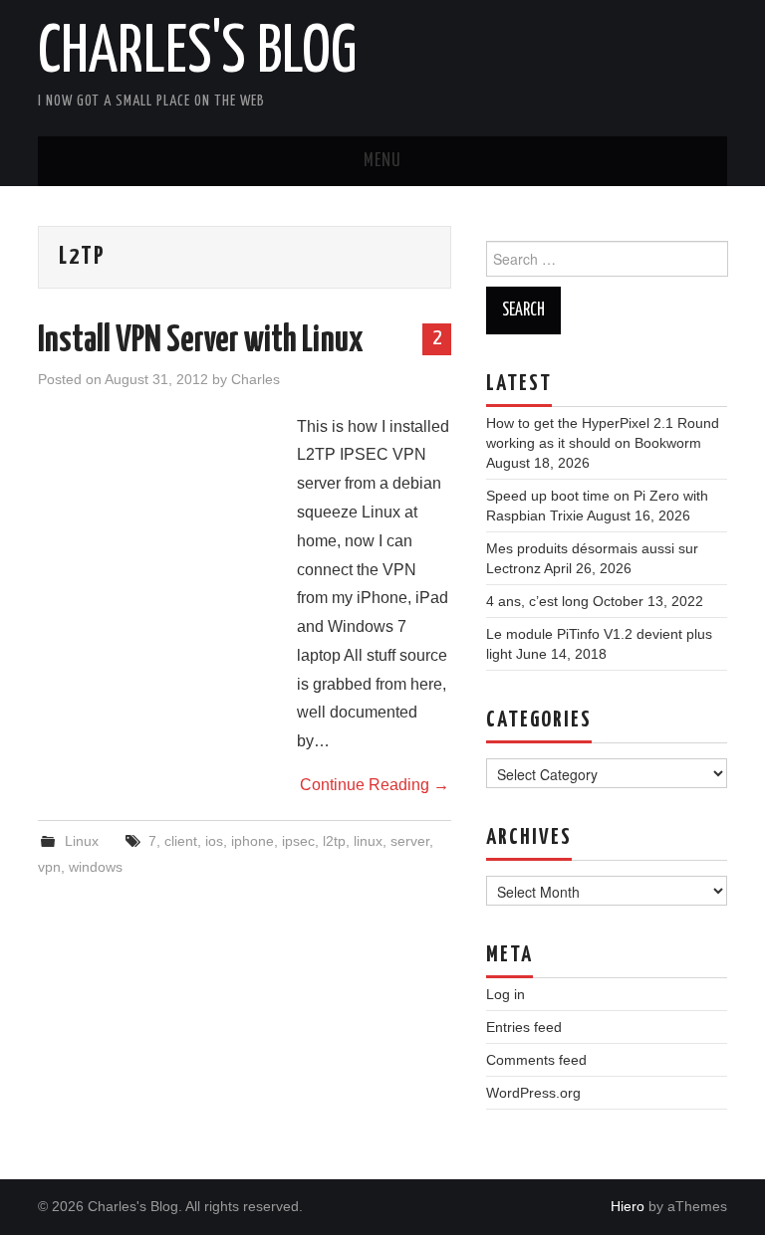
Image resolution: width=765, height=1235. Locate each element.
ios (214, 841)
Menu (382, 161)
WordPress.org (533, 1093)
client (180, 841)
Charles (255, 379)
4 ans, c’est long (537, 601)
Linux (82, 841)
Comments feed (536, 1060)
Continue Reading (374, 784)
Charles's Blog (197, 54)
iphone (252, 841)
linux (368, 841)
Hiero (627, 1206)
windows (96, 867)
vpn (49, 867)
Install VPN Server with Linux (201, 341)
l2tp (334, 841)
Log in (505, 994)
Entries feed (524, 1027)
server (409, 841)
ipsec (298, 841)
